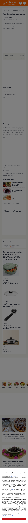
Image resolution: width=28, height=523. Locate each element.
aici (13, 489)
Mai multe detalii (13, 476)
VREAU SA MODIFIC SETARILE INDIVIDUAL (14, 520)
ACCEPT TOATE (14, 518)
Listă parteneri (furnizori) (7, 515)
